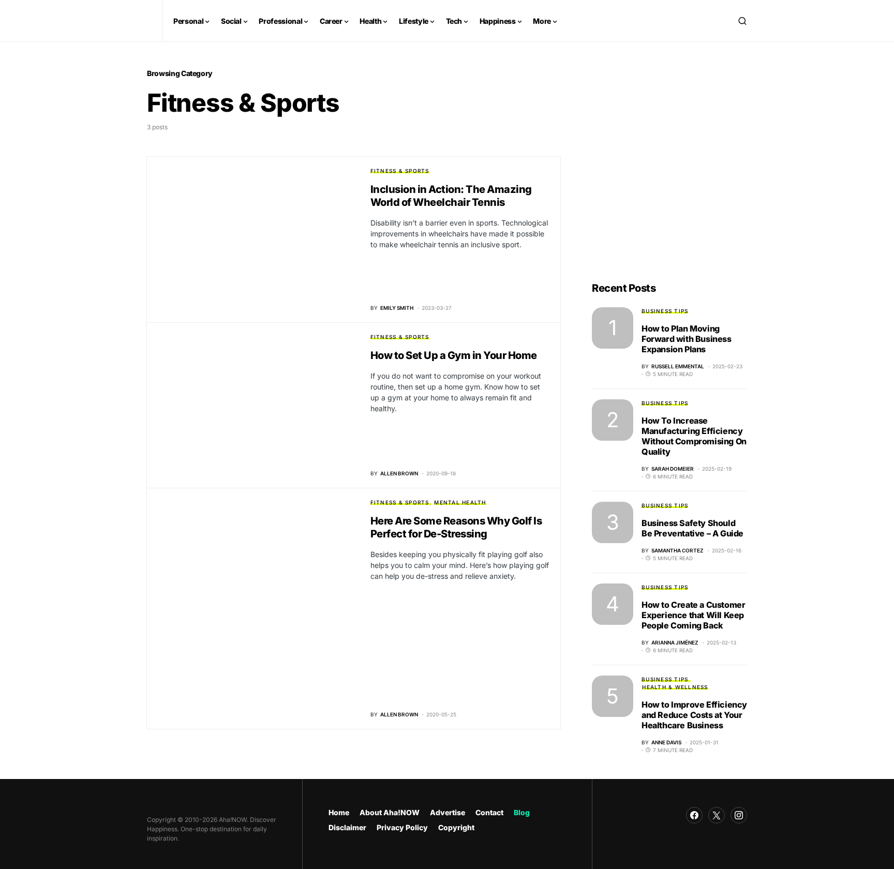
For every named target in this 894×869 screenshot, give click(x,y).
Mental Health (460, 502)
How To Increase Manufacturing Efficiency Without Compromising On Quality (694, 436)
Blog (522, 812)
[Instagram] (739, 815)
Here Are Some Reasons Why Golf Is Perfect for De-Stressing (456, 527)
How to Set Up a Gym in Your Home (453, 355)
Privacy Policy (402, 827)
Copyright (456, 827)
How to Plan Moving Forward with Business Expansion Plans (687, 338)
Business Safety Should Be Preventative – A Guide (692, 528)
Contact (489, 812)
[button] (742, 20)
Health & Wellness (675, 687)
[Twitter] (716, 815)
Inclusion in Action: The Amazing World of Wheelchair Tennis (451, 195)
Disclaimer (347, 827)
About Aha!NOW (390, 812)
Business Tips (665, 311)
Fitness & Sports (399, 171)
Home (339, 812)
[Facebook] (694, 815)
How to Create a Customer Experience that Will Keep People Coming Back (693, 615)
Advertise (447, 812)
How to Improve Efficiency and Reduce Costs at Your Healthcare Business (694, 714)
